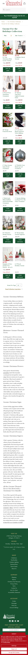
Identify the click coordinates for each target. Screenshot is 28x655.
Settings (14, 645)
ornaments (6, 508)
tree (12, 499)
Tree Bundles (14, 560)
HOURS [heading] (14, 541)
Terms (14, 586)
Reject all (14, 649)
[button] (3, 3)
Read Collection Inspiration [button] (13, 289)
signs (13, 406)
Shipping (14, 577)
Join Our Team (14, 590)
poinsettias (6, 373)
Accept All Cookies (14, 652)
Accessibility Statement (14, 592)
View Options (8, 106)
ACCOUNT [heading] (14, 598)
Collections (14, 558)
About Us (14, 568)
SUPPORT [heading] (14, 575)
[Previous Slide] (2, 16)
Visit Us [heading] (14, 533)
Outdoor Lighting (14, 562)
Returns (14, 579)
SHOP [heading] (14, 555)
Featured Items (14, 564)
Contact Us (14, 588)
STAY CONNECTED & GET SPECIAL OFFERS (14, 626)
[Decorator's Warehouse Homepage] (14, 616)
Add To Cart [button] (8, 69)
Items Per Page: (11, 285)
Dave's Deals (14, 566)
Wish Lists (14, 605)
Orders (14, 601)
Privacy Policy (14, 584)
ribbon (11, 508)
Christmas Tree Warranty (14, 581)
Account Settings (14, 607)
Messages (14, 603)
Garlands (14, 16)
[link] (10, 621)
